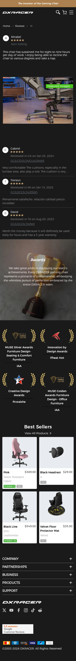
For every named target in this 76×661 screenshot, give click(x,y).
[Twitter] (5, 610)
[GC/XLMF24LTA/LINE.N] (19, 507)
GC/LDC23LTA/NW (23, 224)
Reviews (19, 26)
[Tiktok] (34, 610)
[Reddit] (41, 610)
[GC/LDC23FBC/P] (19, 452)
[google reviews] (17, 628)
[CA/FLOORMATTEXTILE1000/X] (56, 507)
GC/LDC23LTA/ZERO (24, 192)
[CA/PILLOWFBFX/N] (56, 452)
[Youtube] (13, 610)
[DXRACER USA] (29, 12)
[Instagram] (27, 610)
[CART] (64, 12)
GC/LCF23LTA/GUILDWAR (26, 161)
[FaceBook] (20, 610)
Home (6, 26)
